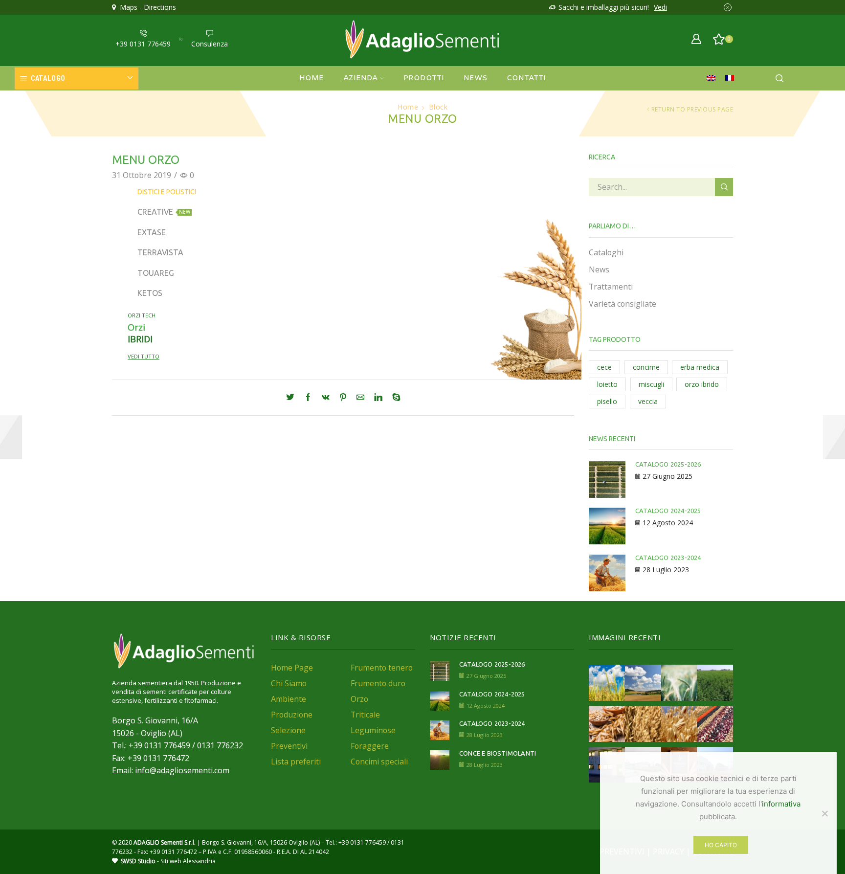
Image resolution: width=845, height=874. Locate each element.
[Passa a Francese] (732, 78)
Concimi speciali (379, 761)
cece (604, 367)
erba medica (699, 367)
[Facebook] (308, 397)
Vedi (660, 7)
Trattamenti (611, 286)
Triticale (365, 714)
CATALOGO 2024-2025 (668, 510)
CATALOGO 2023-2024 (668, 557)
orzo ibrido (702, 384)
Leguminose (373, 730)
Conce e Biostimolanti (497, 753)
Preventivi (289, 745)
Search (724, 187)
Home (311, 78)
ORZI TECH (142, 315)
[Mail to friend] (360, 397)
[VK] (325, 397)
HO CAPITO (721, 845)
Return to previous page (692, 109)
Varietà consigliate (622, 303)
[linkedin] (378, 397)
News (475, 78)
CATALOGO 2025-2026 (668, 464)
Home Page (292, 667)
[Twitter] (292, 397)
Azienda (360, 78)
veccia (648, 401)
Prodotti (423, 78)
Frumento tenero (382, 667)
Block (438, 107)
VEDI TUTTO (143, 356)
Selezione (288, 730)
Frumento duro (378, 683)
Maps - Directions (146, 7)
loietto (607, 384)
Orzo (359, 699)
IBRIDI (140, 339)
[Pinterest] (343, 397)
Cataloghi (606, 252)
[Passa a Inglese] (713, 78)
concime (646, 367)
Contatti (526, 78)
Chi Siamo (289, 683)
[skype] (393, 397)
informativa (781, 803)
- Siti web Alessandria (168, 861)
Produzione (291, 714)
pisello (607, 401)
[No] (824, 813)
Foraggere (370, 745)
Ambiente (288, 699)
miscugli (651, 384)
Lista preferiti (296, 761)
